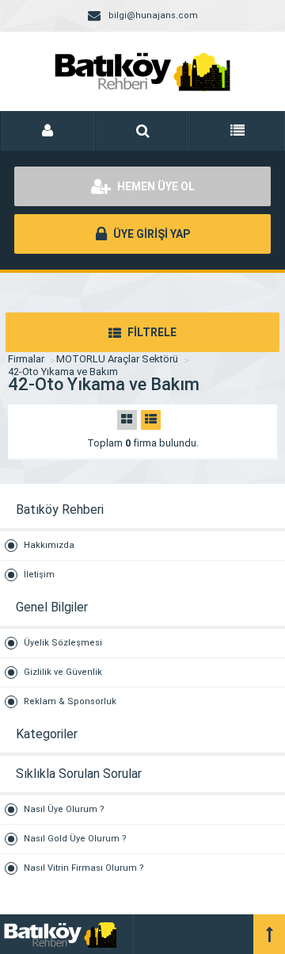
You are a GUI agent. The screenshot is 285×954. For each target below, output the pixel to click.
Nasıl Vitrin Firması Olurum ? (84, 868)
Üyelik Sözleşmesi (63, 643)
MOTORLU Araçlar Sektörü (117, 359)
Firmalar (26, 359)
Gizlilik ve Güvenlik (63, 672)
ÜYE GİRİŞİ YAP (150, 234)
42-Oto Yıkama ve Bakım (63, 371)
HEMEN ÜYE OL (155, 186)
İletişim (39, 574)
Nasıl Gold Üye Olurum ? (75, 838)
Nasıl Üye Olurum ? (64, 809)
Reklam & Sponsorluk (70, 701)
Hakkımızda (49, 545)
